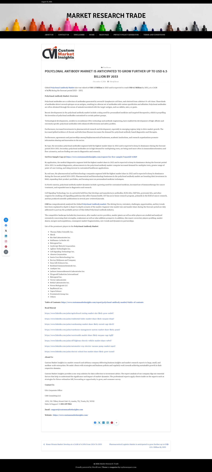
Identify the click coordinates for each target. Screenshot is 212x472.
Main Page (104, 34)
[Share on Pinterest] (112, 422)
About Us (49, 34)
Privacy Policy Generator (126, 34)
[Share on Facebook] (95, 422)
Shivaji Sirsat (114, 82)
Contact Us (63, 34)
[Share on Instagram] (107, 422)
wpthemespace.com (128, 467)
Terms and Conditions (154, 34)
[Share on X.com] (99, 422)
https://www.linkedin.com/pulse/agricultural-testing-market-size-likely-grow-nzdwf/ (79, 313)
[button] (116, 422)
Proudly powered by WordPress (88, 467)
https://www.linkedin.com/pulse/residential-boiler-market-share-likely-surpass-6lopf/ (79, 319)
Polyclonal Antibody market (94, 204)
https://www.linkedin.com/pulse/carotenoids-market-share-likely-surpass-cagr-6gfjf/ (79, 335)
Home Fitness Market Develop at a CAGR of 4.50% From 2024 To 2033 (74, 444)
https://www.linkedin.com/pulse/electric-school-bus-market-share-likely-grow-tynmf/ (80, 351)
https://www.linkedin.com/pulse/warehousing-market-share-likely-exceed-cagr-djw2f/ (79, 324)
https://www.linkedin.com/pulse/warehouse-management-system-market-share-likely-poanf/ (82, 329)
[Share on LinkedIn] (103, 422)
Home (91, 34)
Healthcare (107, 67)
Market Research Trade (106, 16)
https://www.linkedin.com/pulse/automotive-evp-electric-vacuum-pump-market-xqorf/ (80, 346)
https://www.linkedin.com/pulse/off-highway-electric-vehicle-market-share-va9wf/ (78, 340)
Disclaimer (79, 34)
